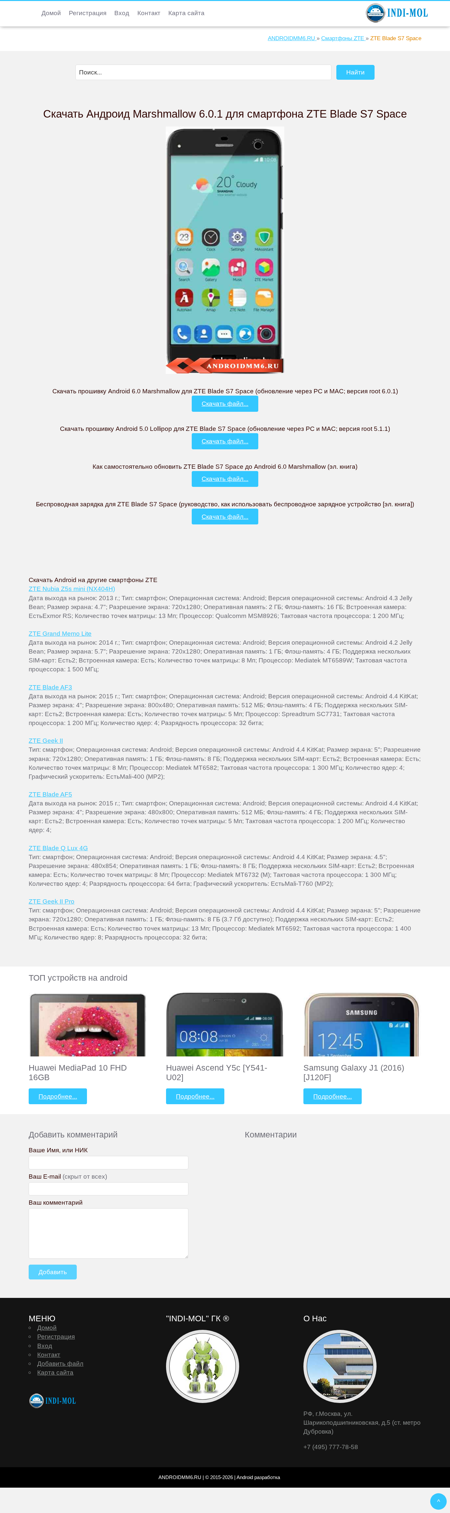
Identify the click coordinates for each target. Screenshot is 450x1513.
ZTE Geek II (46, 740)
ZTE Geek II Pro (51, 901)
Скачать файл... (225, 403)
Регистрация (87, 12)
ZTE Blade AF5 (50, 794)
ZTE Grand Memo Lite (60, 633)
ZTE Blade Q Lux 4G (58, 848)
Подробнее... (58, 1096)
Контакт (148, 12)
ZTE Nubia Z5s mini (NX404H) (72, 588)
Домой (51, 12)
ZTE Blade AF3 (50, 687)
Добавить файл (60, 1363)
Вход (121, 12)
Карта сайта (186, 12)
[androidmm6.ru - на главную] (53, 1400)
